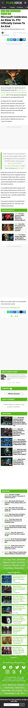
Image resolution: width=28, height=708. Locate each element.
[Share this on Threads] (21, 39)
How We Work (21, 559)
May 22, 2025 (20, 168)
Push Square (20, 685)
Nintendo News (6, 690)
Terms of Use (7, 565)
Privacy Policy (21, 562)
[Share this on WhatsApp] (8, 39)
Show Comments (15, 394)
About (9, 559)
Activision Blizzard (15, 11)
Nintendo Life (12, 685)
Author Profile (11, 382)
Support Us (6, 562)
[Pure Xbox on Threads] (14, 672)
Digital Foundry (19, 687)
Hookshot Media (12, 677)
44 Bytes (19, 679)
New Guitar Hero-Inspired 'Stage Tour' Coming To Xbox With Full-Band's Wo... (15, 509)
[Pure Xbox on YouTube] (11, 667)
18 (11, 435)
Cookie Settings (8, 568)
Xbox (7, 11)
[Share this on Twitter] (17, 39)
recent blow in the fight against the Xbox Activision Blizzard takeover (14, 92)
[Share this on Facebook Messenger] (24, 39)
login (22, 404)
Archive (22, 565)
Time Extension (9, 687)
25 (17, 316)
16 (11, 455)
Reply (19, 382)
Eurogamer (19, 690)
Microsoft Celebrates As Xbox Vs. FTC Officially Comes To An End (14, 21)
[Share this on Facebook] (14, 39)
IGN (13, 690)
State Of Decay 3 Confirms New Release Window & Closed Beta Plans (15, 553)
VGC (25, 690)
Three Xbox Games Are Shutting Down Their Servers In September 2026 (13, 521)
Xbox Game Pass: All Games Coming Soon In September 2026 (15, 515)
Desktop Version (19, 568)
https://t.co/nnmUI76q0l (14, 163)
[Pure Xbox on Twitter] (17, 667)
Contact (13, 562)
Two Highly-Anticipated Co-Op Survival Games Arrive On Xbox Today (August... (15, 527)
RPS (22, 693)
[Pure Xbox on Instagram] (7, 672)
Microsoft (4, 13)
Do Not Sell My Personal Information (17, 680)
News (3, 11)
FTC (9, 13)
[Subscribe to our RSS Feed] (4, 667)
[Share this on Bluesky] (11, 39)
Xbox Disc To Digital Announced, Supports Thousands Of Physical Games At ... (15, 496)
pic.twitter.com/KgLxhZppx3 (12, 166)
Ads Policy (16, 565)
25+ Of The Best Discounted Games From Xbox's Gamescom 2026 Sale (15, 540)
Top (5, 559)
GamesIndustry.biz (10, 693)
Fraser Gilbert (5, 35)
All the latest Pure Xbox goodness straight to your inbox (14, 700)
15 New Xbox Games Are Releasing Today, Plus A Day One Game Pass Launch (15, 547)
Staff (14, 559)
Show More (13, 657)
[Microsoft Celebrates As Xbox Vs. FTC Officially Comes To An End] (14, 77)
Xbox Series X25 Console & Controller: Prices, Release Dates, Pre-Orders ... (15, 502)
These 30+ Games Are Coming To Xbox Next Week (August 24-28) (15, 534)
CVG (18, 693)
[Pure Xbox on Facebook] (20, 672)
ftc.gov (7, 307)
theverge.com (15, 307)
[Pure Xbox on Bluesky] (24, 667)
